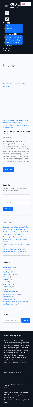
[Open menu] (7, 13)
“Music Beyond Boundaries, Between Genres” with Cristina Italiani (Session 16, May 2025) (16, 239)
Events (5, 123)
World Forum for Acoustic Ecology (14, 301)
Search (26, 320)
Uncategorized (7, 299)
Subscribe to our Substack (12, 373)
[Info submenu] (8, 23)
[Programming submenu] (15, 34)
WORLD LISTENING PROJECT (15, 6)
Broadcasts (7, 120)
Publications (7, 125)
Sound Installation (9, 292)
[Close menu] (7, 19)
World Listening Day (9, 304)
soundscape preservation (11, 294)
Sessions (5, 289)
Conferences (7, 279)
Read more (9, 170)
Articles (5, 269)
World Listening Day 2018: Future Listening (16, 132)
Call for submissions (20, 120)
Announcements (8, 267)
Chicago (5, 277)
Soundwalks (18, 125)
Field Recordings (14, 123)
